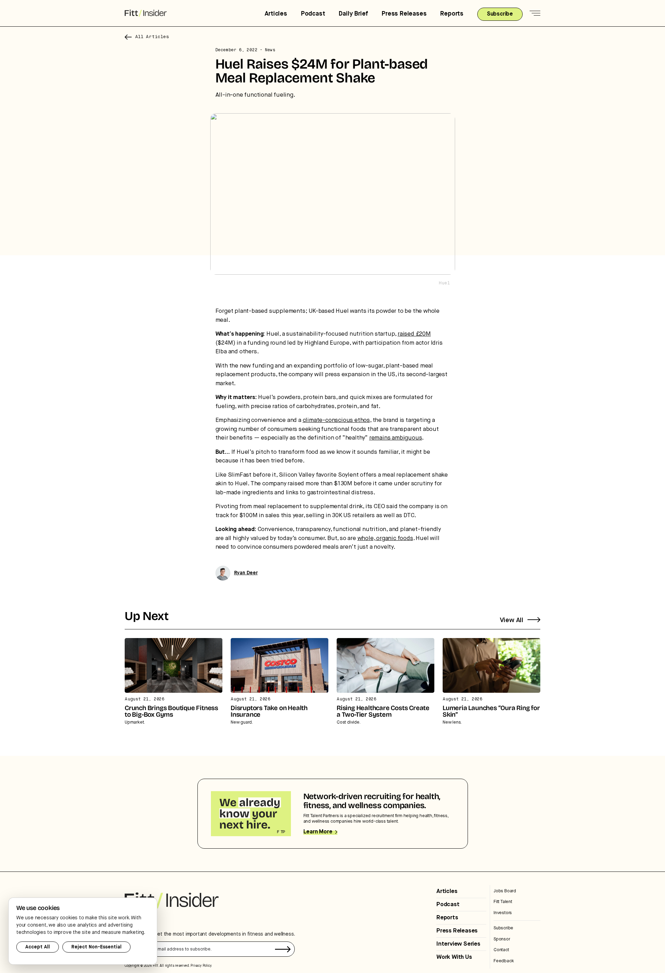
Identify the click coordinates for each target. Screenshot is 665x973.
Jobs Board (505, 891)
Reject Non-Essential (96, 947)
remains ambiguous (395, 438)
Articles (276, 14)
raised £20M (414, 334)
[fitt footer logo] (172, 900)
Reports (451, 14)
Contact (501, 950)
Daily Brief (353, 14)
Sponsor (502, 939)
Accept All (37, 947)
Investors (503, 913)
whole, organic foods (385, 538)
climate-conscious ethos (336, 420)
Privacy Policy (200, 965)
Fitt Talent (503, 902)
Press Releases (404, 14)
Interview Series (458, 944)
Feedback (504, 961)
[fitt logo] (146, 13)
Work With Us (454, 957)
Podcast (313, 14)
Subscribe (503, 928)
